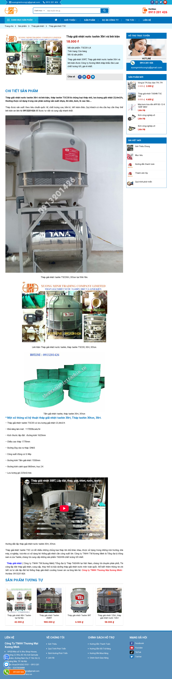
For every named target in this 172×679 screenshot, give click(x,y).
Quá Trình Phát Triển (57, 649)
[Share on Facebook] (80, 77)
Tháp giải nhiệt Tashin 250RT (49, 616)
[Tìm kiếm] (104, 10)
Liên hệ (147, 20)
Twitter (138, 656)
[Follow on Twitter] (161, 2)
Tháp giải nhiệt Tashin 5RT (79, 615)
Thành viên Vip (141, 173)
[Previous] (5, 607)
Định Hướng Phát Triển (58, 653)
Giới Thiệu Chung (142, 146)
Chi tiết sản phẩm (21, 91)
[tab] (21, 91)
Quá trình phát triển (143, 182)
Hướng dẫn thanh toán (145, 164)
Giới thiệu (69, 20)
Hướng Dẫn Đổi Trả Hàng (100, 649)
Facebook (139, 643)
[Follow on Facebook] (152, 2)
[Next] (123, 607)
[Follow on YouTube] (165, 2)
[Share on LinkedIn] (93, 77)
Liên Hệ (51, 658)
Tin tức (130, 20)
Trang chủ (9, 26)
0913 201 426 (146, 63)
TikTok (138, 652)
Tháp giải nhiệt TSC (57, 26)
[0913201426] (6, 672)
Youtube (139, 648)
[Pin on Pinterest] (89, 77)
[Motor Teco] (17, 10)
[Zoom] (9, 71)
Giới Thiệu (52, 644)
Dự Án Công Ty (110, 20)
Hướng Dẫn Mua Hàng (99, 653)
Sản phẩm (89, 20)
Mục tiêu (139, 155)
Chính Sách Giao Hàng (99, 658)
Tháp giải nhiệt (37, 26)
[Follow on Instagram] (157, 2)
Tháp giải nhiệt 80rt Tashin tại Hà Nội (19, 616)
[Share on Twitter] (84, 77)
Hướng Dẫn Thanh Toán (100, 644)
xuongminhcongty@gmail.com (146, 67)
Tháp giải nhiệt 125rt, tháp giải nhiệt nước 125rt (109, 616)
